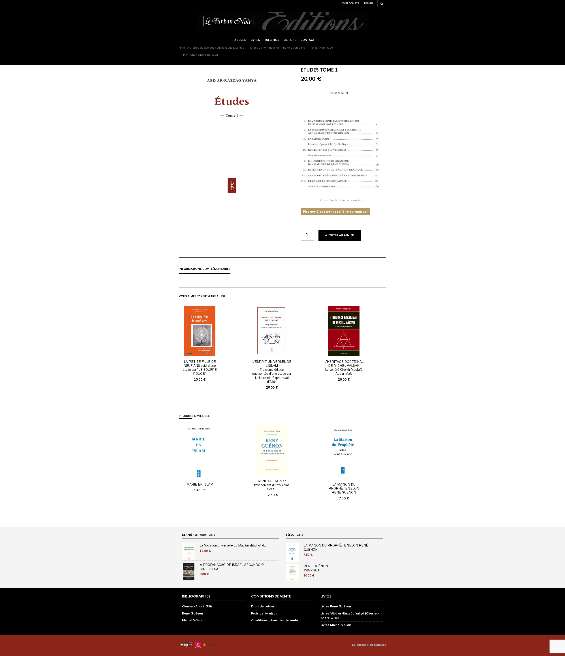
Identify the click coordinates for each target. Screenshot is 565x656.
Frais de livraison (264, 613)
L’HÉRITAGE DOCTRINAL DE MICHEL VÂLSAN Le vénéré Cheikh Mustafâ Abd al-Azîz (343, 368)
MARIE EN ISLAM (199, 484)
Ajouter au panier (339, 235)
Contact (307, 40)
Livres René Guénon (335, 606)
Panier (368, 3)
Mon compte (350, 3)
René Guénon (192, 613)
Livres (255, 40)
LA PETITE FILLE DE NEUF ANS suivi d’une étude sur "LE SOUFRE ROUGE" (200, 368)
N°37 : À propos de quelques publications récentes (211, 47)
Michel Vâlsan (192, 620)
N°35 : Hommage (322, 47)
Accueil (240, 40)
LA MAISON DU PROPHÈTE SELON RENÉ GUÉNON (344, 488)
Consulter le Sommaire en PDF (342, 200)
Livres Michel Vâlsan (336, 625)
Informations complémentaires (204, 269)
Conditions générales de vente (274, 620)
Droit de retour (262, 606)
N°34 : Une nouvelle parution (200, 54)
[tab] (207, 269)
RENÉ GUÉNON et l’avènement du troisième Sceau (272, 485)
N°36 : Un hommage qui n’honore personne (277, 47)
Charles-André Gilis (197, 606)
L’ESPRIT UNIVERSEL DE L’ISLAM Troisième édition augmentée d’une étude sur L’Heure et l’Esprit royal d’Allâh (271, 372)
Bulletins (271, 40)
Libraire (290, 40)
